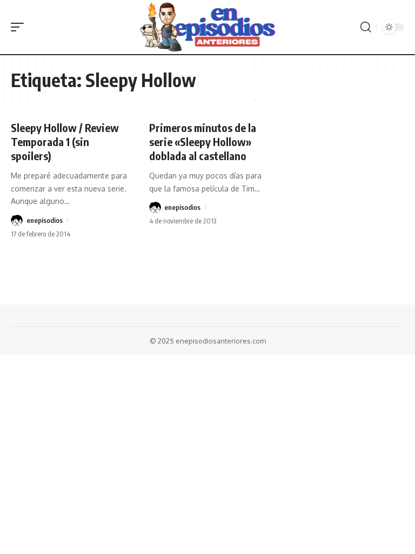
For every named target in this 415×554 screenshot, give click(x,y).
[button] (20, 27)
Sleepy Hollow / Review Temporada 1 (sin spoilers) (65, 141)
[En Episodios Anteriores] (207, 27)
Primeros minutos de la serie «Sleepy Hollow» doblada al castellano (202, 141)
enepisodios (44, 220)
